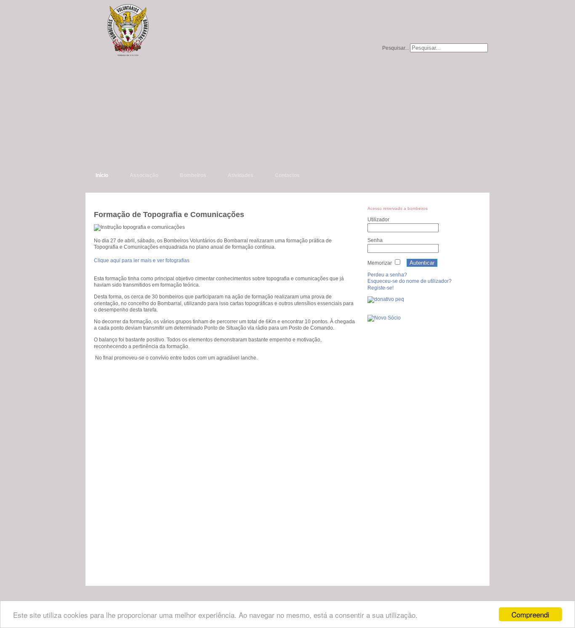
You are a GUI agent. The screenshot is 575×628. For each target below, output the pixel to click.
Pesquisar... (395, 48)
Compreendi (530, 614)
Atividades (240, 175)
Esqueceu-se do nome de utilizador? (409, 281)
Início (102, 175)
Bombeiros (193, 175)
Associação (144, 175)
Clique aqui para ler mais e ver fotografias (141, 260)
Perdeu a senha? (387, 275)
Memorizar (379, 263)
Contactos (287, 175)
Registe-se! (380, 288)
